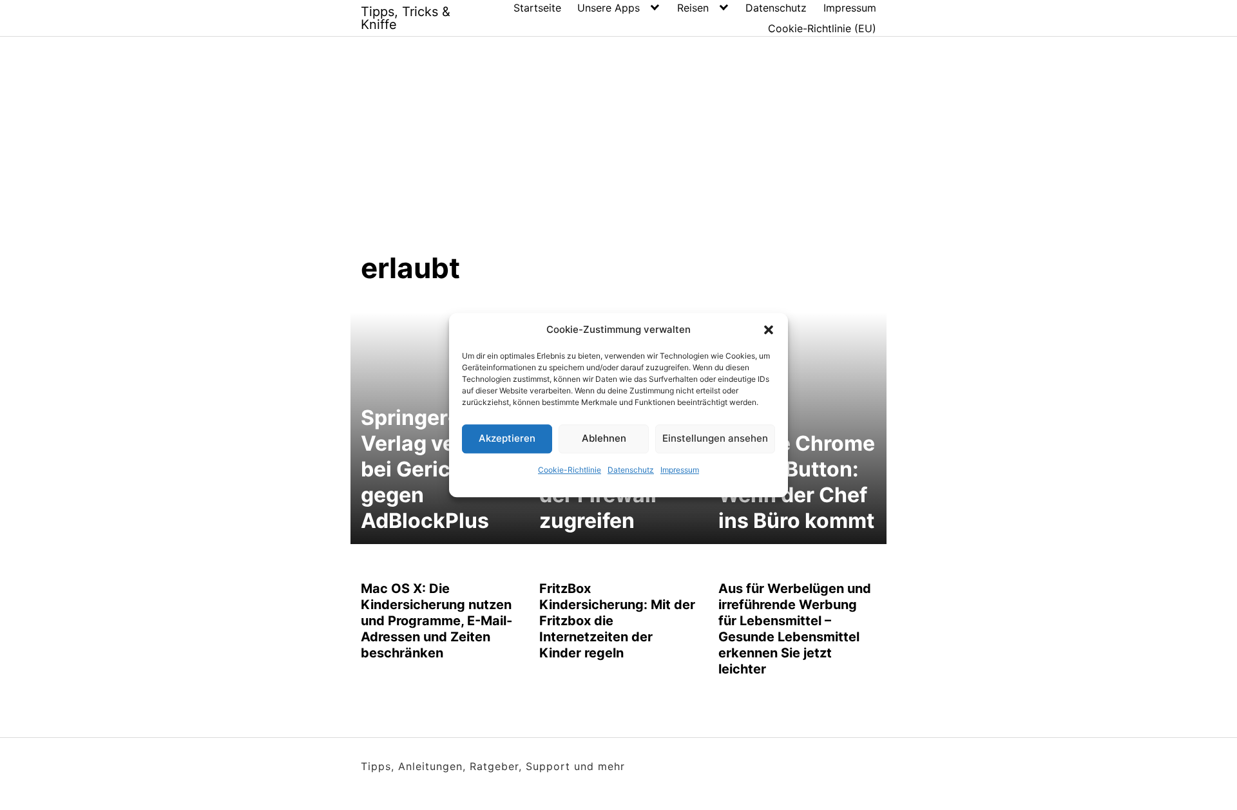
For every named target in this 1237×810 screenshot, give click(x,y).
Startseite (537, 7)
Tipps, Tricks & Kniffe (405, 18)
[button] (768, 330)
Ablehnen (604, 438)
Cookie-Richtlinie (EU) (822, 28)
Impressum (679, 470)
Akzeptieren (507, 438)
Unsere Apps (608, 7)
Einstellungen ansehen (715, 438)
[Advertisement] (618, 154)
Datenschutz (631, 470)
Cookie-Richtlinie (569, 470)
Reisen (693, 7)
